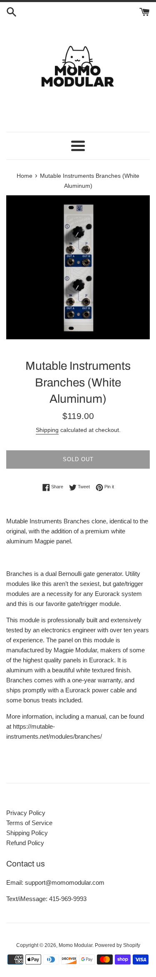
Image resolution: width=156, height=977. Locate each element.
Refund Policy (25, 842)
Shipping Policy (27, 832)
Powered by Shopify (117, 945)
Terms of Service (29, 822)
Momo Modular (75, 945)
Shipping (47, 430)
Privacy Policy (25, 812)
